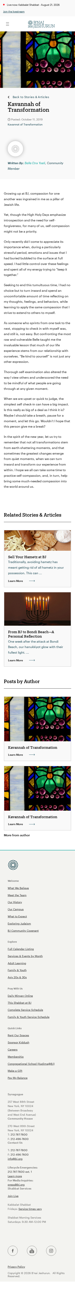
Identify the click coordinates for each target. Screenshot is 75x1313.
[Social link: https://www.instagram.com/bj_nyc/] (51, 1251)
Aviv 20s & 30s (17, 977)
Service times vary (30, 1208)
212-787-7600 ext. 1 (20, 1171)
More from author (17, 835)
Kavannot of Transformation (25, 124)
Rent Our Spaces (18, 1035)
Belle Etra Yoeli (35, 163)
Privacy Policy (16, 1266)
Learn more (15, 1176)
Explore (12, 941)
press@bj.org (16, 1184)
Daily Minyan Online (20, 995)
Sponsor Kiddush (18, 1042)
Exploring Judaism (19, 923)
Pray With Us (15, 988)
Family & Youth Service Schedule (28, 1017)
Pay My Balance (18, 1077)
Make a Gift (15, 1070)
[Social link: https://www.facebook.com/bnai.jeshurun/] (13, 1251)
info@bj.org (15, 1158)
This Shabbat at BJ (19, 1002)
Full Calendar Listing (21, 949)
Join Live (13, 1196)
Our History (15, 902)
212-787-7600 (19, 1134)
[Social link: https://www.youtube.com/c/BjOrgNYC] (32, 1251)
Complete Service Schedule (25, 1009)
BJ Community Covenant (23, 930)
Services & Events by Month (25, 956)
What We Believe (18, 888)
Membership (16, 1056)
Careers (13, 1049)
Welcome (13, 880)
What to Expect (17, 916)
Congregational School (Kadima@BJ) (31, 1063)
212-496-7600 (20, 1139)
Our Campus (16, 909)
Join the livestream (14, 11)
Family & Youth (17, 970)
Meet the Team (17, 895)
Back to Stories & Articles (31, 97)
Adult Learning (17, 963)
